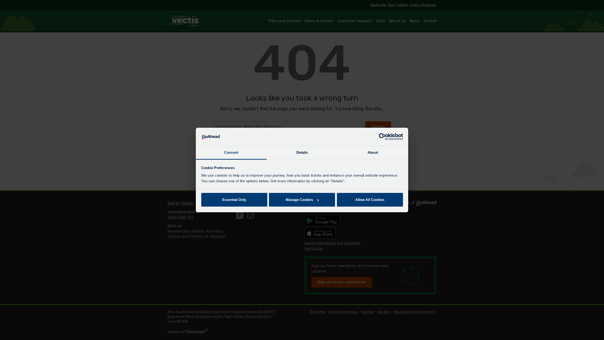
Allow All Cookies (369, 200)
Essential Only (234, 200)
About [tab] (373, 152)
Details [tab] (302, 152)
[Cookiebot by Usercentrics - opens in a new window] (382, 136)
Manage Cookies (299, 200)
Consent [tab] (231, 152)
